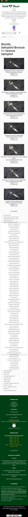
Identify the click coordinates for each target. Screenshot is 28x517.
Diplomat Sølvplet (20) (14, 260)
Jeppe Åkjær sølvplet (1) (14, 299)
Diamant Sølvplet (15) (14, 258)
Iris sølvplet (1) (14, 297)
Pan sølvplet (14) (14, 335)
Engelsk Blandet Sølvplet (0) (14, 265)
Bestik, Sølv (8, 13)
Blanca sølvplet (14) (14, 245)
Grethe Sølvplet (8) (14, 285)
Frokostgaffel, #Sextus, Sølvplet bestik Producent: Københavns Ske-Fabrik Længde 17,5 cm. (14, 137)
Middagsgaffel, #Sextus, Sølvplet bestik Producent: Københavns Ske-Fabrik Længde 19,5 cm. (14, 72)
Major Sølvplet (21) (14, 319)
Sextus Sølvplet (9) (14, 354)
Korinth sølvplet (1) (14, 308)
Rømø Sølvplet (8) (14, 349)
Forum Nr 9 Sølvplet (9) (14, 272)
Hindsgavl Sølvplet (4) (14, 295)
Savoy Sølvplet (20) (14, 351)
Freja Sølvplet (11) (14, 276)
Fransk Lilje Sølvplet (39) (14, 274)
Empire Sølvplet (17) (14, 263)
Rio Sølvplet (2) (14, 344)
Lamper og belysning (18, 18)
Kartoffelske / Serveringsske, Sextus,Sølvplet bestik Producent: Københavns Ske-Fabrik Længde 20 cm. (14, 94)
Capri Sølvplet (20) (14, 249)
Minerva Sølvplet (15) (14, 322)
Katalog (14, 10)
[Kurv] (19, 32)
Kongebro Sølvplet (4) (14, 304)
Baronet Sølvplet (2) (14, 238)
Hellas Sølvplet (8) (14, 292)
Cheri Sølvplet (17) (14, 251)
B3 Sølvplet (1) (14, 235)
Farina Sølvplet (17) (14, 270)
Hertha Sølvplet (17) (14, 294)
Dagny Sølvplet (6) (14, 254)
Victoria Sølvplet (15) (14, 369)
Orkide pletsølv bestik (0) (14, 333)
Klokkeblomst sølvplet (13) (14, 302)
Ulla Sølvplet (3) (14, 365)
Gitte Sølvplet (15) (14, 283)
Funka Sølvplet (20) (14, 278)
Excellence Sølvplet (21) (14, 269)
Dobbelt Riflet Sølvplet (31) (14, 261)
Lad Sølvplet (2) (14, 313)
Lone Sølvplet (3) (14, 315)
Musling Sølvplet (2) (14, 328)
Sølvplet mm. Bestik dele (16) (14, 360)
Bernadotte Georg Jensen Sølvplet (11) (14, 242)
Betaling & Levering (14, 24)
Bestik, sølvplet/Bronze (17, 13)
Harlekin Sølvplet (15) (14, 288)
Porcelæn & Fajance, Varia (11, 16)
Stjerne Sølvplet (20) (14, 358)
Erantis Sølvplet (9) (14, 267)
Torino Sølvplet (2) (14, 363)
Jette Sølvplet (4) (14, 301)
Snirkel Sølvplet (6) (14, 356)
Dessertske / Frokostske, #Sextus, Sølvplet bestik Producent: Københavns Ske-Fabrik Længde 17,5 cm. (14, 181)
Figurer (5, 15)
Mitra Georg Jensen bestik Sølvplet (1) (14, 324)
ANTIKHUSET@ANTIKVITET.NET (15, 414)
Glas (8, 15)
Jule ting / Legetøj (14, 15)
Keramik (20, 15)
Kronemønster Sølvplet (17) (14, 310)
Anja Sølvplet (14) (14, 229)
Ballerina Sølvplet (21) (14, 236)
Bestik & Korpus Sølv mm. (12, 12)
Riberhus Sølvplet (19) (14, 342)
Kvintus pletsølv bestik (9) (14, 311)
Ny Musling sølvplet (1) (14, 329)
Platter (3, 16)
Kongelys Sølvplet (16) (14, 306)
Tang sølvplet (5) (14, 362)
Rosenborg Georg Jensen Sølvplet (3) (14, 347)
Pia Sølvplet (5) (14, 336)
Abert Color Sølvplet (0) (14, 224)
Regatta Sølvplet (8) (14, 338)
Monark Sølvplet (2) (14, 326)
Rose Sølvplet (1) (14, 345)
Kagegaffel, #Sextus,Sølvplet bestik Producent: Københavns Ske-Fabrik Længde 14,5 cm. (14, 203)
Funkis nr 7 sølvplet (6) (14, 279)
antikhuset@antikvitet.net (8, 508)
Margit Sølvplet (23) (14, 320)
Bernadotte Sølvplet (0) (14, 244)
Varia (11, 18)
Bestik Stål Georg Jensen (10, 218)
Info (14, 22)
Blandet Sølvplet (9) (14, 247)
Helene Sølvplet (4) (14, 290)
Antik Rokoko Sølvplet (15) (14, 233)
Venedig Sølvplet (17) (14, 367)
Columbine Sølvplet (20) (14, 252)
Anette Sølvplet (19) (14, 227)
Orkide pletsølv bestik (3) (14, 331)
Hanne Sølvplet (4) (14, 286)
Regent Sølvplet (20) (14, 340)
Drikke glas (6, 370)
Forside (14, 9)
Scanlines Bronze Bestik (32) (14, 353)
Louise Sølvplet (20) (14, 317)
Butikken (14, 21)
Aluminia (4, 12)
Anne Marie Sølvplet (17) (14, 231)
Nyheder (25, 15)
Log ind (14, 25)
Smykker (20, 16)
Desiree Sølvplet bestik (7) (14, 256)
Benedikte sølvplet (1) (14, 240)
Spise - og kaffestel (8, 387)
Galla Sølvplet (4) (14, 281)
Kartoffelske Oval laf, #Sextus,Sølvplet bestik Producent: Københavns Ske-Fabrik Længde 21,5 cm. (14, 115)
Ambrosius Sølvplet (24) (14, 226)
